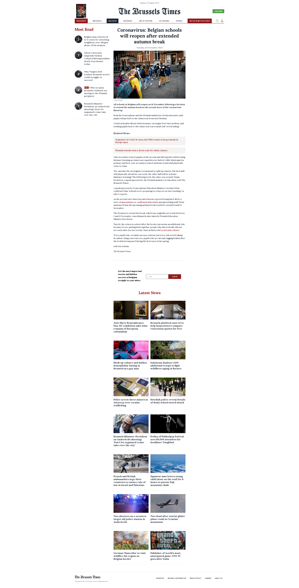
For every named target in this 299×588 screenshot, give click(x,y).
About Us (218, 578)
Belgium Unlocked (199, 21)
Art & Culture (145, 21)
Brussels (97, 21)
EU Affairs (164, 21)
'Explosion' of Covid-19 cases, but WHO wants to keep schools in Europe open (146, 141)
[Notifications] (222, 21)
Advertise (160, 578)
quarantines (127, 202)
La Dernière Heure (170, 230)
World (179, 21)
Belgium (113, 21)
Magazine (81, 21)
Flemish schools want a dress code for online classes (141, 150)
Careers (208, 578)
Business (127, 21)
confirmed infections (147, 202)
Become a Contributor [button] (177, 578)
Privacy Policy (195, 578)
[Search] (217, 21)
